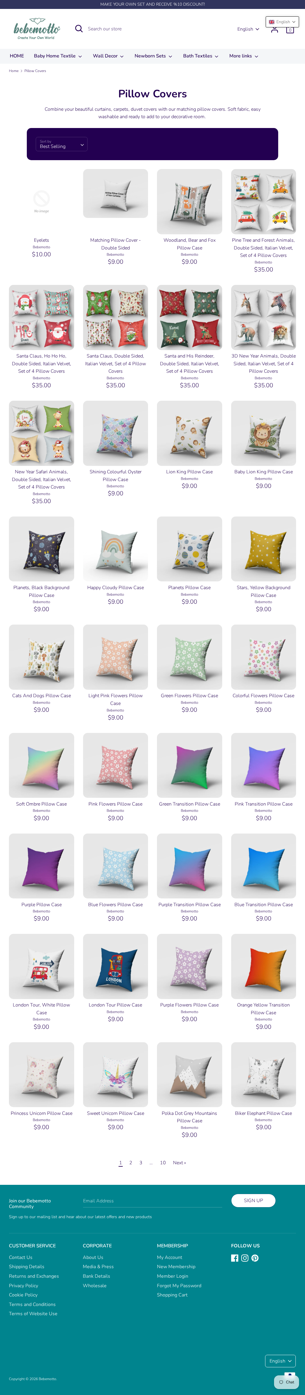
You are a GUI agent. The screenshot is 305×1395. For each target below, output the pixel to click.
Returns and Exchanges (34, 1276)
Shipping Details (26, 1266)
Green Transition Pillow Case (189, 804)
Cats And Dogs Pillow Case (41, 695)
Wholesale (95, 1285)
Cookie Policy (23, 1295)
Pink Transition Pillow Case (263, 804)
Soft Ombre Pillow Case (41, 804)
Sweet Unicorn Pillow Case (115, 1113)
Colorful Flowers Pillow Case (263, 695)
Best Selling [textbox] (53, 146)
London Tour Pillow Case (115, 1005)
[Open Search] (79, 29)
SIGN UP (253, 1200)
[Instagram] (244, 1257)
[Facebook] (234, 1257)
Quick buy (41, 227)
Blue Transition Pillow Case (263, 904)
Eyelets (41, 240)
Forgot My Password (179, 1285)
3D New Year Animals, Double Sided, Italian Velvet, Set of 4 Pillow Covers (263, 364)
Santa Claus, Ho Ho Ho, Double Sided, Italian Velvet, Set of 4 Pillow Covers (41, 364)
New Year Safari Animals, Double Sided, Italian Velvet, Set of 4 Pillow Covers (41, 479)
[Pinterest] (255, 1257)
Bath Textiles (198, 56)
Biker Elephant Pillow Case (263, 1113)
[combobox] (62, 144)
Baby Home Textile (55, 56)
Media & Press (98, 1266)
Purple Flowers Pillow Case (189, 1005)
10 (163, 1163)
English (245, 29)
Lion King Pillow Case (189, 472)
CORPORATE (97, 1246)
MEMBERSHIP (172, 1246)
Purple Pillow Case (41, 904)
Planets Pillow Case (189, 587)
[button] (282, 22)
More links (241, 56)
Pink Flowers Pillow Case (115, 804)
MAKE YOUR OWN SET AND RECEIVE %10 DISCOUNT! (152, 4)
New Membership (176, 1266)
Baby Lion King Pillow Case (263, 472)
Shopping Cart (172, 1295)
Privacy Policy (23, 1285)
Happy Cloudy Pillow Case (115, 587)
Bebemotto (47, 1379)
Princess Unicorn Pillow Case (41, 1113)
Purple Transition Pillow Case (189, 904)
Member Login (172, 1276)
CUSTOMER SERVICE (32, 1246)
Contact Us (20, 1257)
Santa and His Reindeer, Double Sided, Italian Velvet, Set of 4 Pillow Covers (189, 364)
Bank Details (96, 1276)
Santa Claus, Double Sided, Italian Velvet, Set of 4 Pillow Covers (115, 364)
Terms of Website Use (33, 1313)
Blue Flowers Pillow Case (115, 904)
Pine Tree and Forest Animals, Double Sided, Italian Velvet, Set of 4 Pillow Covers (263, 248)
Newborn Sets (151, 56)
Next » (179, 1163)
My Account (169, 1257)
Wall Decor (106, 56)
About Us (93, 1257)
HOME (17, 56)
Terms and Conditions (32, 1304)
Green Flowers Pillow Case (189, 695)
